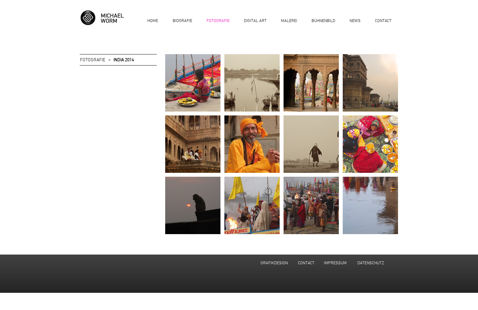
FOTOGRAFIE (92, 60)
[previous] (177, 147)
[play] (384, 228)
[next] (386, 147)
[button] (192, 83)
